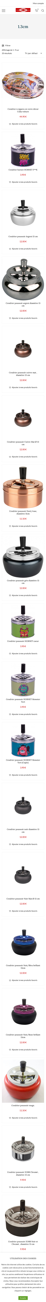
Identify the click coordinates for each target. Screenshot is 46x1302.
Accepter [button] (23, 1298)
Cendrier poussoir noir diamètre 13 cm (23, 830)
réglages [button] (27, 1291)
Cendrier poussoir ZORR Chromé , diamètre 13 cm (23, 1173)
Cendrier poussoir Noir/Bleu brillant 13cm (23, 966)
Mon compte (38, 3)
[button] (23, 123)
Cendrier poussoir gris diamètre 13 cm (23, 581)
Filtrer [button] (8, 45)
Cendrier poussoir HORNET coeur (23, 641)
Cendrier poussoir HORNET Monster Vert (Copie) (23, 761)
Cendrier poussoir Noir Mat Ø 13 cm (23, 898)
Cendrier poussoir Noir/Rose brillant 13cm (23, 1035)
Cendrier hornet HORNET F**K (23, 169)
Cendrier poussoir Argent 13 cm (23, 236)
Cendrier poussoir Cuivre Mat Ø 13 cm (23, 443)
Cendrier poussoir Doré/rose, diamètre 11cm (23, 512)
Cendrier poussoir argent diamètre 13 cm (23, 304)
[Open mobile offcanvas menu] (3, 10)
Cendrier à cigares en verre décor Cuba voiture (23, 110)
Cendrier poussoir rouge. (23, 1105)
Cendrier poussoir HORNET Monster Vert (23, 700)
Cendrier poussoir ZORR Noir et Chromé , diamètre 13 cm (23, 1242)
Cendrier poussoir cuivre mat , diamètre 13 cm (23, 373)
